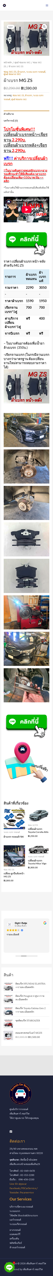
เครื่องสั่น (14, 1238)
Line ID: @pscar (18, 1183)
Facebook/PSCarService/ (24, 1188)
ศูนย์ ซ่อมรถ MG (22, 62)
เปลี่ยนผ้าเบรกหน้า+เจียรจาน (26, 134)
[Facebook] (11, 1131)
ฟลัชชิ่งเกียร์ (16, 1242)
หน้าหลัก (8, 62)
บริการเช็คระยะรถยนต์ (21, 1206)
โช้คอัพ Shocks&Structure (24, 1215)
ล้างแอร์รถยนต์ (17, 1247)
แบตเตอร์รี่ (15, 1234)
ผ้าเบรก (21, 71)
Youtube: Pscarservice (22, 1192)
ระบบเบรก (15, 1211)
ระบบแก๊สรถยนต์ (18, 1224)
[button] (44, 26)
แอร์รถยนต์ (15, 1219)
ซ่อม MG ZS (10, 71)
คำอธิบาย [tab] (9, 113)
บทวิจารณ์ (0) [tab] (11, 120)
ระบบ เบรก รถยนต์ (35, 71)
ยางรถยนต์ (15, 1229)
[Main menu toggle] (47, 5)
